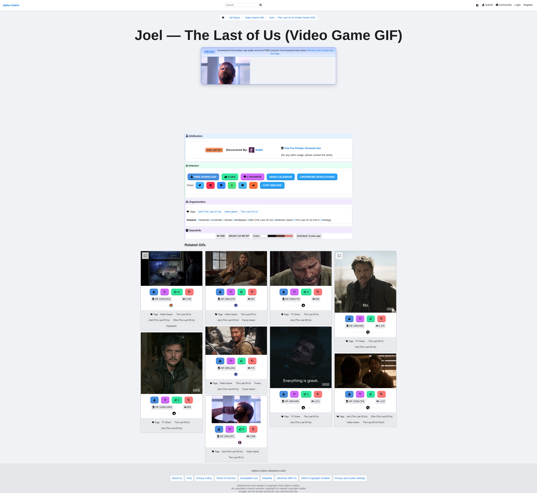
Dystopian (172, 326)
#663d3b (280, 236)
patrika (181, 413)
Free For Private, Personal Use (302, 148)
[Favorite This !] (360, 394)
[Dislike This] (381, 394)
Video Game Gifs (255, 17)
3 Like (231, 176)
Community (505, 4)
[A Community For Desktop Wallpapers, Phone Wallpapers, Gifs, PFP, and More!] (223, 17)
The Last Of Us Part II (307, 220)
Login (517, 4)
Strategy (325, 220)
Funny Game (248, 320)
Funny (258, 383)
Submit (488, 4)
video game (230, 211)
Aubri (259, 149)
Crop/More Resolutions (317, 176)
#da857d (289, 236)
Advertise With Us (287, 478)
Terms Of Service (226, 478)
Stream (228, 220)
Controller (216, 220)
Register (528, 4)
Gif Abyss (234, 17)
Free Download (204, 176)
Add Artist (214, 150)
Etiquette (267, 478)
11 (178, 292)
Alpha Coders (11, 5)
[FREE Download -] (349, 394)
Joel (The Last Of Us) (159, 320)
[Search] (260, 5)
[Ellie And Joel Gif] (365, 387)
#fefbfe (264, 236)
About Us (177, 478)
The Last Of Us (249, 211)
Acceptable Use (249, 478)
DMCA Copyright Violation (315, 478)
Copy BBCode (272, 185)
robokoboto (181, 305)
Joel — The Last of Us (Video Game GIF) (292, 17)
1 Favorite (253, 176)
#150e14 (272, 236)
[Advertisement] (268, 108)
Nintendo (204, 220)
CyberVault (245, 305)
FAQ (189, 478)
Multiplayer (240, 220)
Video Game (166, 314)
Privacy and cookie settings (350, 478)
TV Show (166, 422)
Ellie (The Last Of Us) (261, 220)
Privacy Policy (204, 478)
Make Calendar (281, 176)
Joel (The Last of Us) (209, 211)
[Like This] (371, 394)
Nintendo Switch (284, 220)
